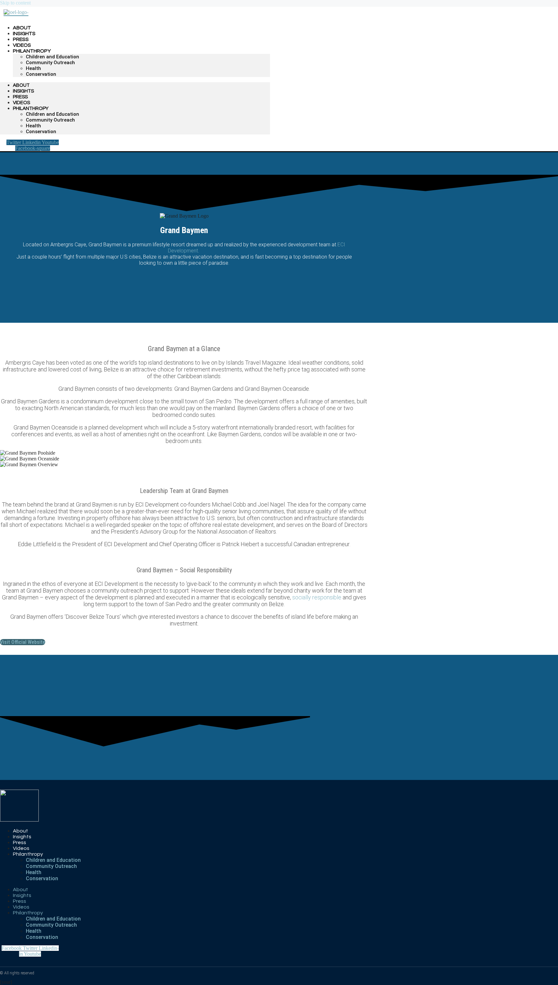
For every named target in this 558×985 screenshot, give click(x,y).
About (21, 85)
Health (33, 68)
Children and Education (52, 57)
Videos (21, 102)
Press (20, 96)
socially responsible (316, 597)
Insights (23, 91)
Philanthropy (32, 51)
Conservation (41, 74)
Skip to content (15, 2)
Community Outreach (50, 62)
